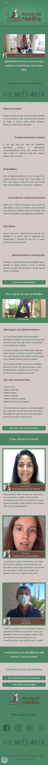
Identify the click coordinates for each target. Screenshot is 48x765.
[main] (24, 66)
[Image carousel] (24, 309)
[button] (4, 760)
